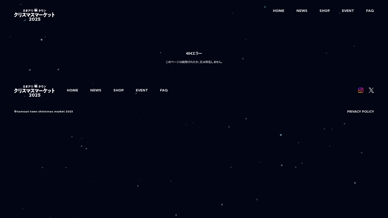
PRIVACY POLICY (360, 111)
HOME (278, 10)
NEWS (301, 10)
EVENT (348, 10)
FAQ (370, 10)
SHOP (324, 10)
